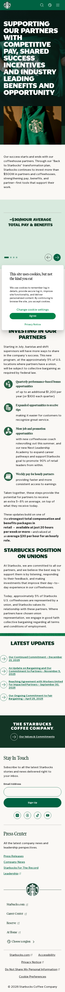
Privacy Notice (33, 324)
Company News (14, 862)
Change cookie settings (33, 309)
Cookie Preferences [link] (32, 976)
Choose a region (21, 941)
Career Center (15, 914)
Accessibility (46, 955)
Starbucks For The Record (21, 868)
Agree (32, 316)
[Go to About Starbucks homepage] (7, 5)
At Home (12, 932)
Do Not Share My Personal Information (31, 969)
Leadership (11, 873)
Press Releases (13, 856)
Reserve (11, 923)
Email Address (12, 784)
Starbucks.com (16, 904)
